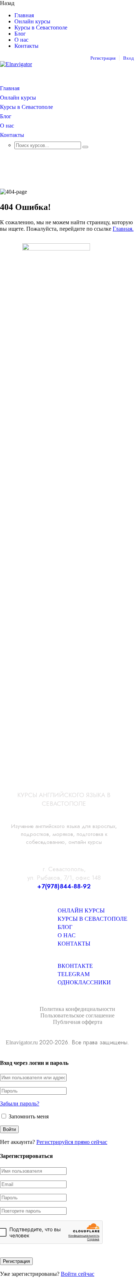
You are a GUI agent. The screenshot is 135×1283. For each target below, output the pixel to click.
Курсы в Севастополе (40, 28)
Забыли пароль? (19, 1103)
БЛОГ (65, 927)
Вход (128, 58)
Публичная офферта (77, 1022)
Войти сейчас (77, 1274)
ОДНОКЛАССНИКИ (84, 982)
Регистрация (103, 58)
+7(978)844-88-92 (64, 886)
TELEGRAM (74, 974)
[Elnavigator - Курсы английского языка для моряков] (16, 64)
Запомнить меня (28, 1116)
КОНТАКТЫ (74, 944)
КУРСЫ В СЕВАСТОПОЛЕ (92, 919)
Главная (24, 15)
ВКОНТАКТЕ (75, 966)
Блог (20, 34)
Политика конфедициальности (77, 1009)
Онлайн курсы (32, 21)
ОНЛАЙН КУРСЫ (81, 910)
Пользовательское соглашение (77, 1015)
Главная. (123, 229)
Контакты (26, 46)
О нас (21, 40)
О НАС (67, 935)
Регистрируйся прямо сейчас (71, 1142)
